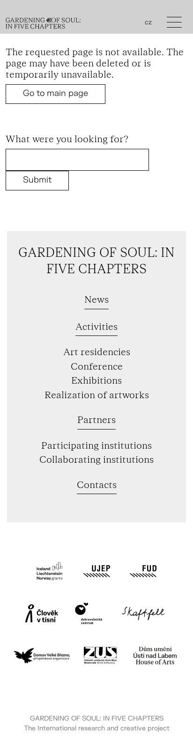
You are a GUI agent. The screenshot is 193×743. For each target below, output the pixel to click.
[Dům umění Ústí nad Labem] (155, 655)
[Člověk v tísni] (41, 613)
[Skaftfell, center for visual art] (143, 613)
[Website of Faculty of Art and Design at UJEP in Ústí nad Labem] (143, 571)
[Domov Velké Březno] (42, 655)
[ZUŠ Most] (100, 655)
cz (148, 22)
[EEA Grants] (49, 571)
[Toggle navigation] (174, 24)
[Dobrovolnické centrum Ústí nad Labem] (88, 613)
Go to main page (55, 93)
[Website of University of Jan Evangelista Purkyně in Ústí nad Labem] (96, 571)
